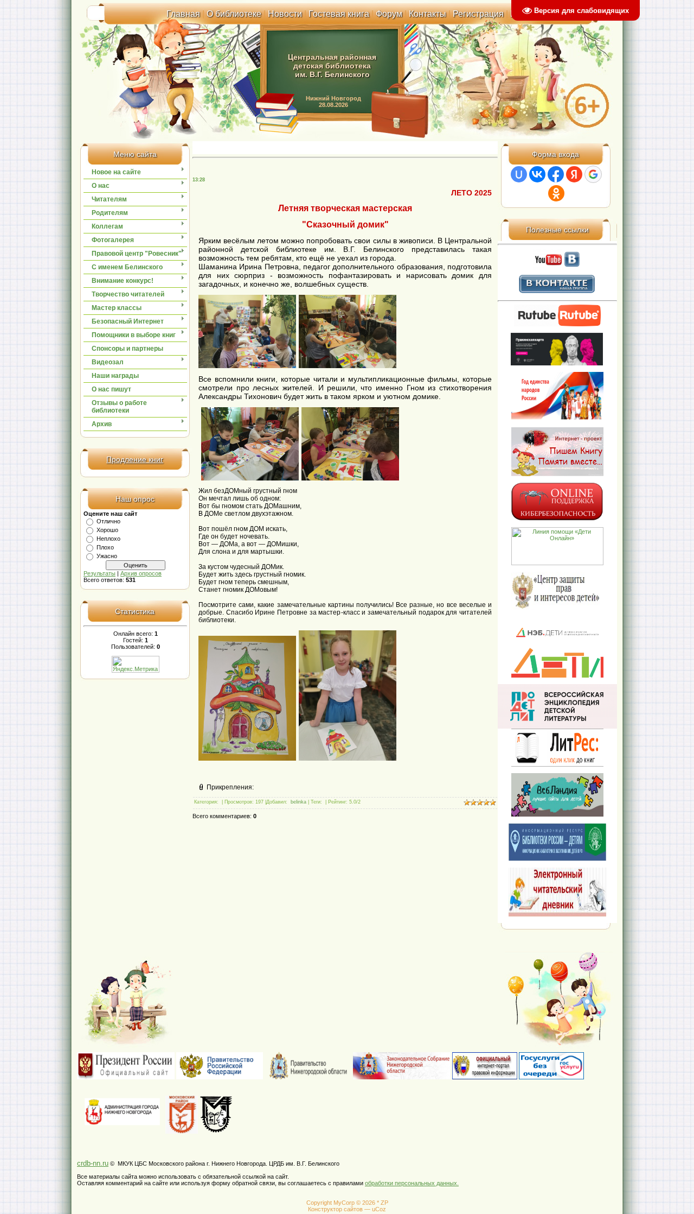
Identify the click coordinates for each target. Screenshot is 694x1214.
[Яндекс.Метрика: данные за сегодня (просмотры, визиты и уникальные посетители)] (135, 664)
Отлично (108, 521)
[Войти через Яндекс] (574, 174)
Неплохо (108, 538)
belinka (298, 802)
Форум (389, 13)
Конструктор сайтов (335, 1209)
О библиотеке (234, 13)
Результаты (99, 573)
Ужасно (107, 556)
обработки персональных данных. (412, 1183)
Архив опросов (141, 573)
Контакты (427, 13)
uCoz (379, 1209)
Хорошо (107, 530)
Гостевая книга (339, 13)
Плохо (105, 547)
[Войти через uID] (519, 174)
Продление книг (134, 459)
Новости (285, 13)
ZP (384, 1202)
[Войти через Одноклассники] (556, 193)
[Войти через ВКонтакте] (537, 174)
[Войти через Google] (593, 174)
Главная (183, 13)
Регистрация (478, 13)
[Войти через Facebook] (556, 174)
